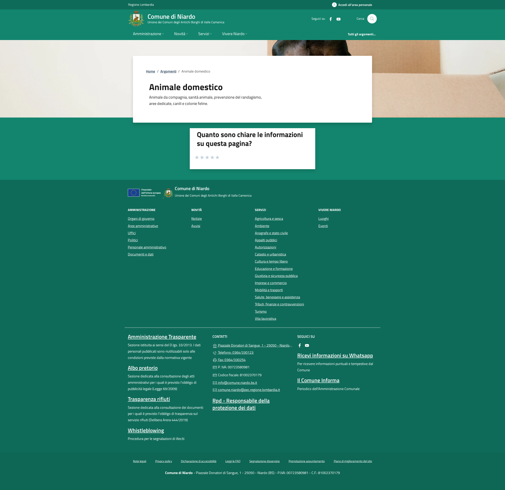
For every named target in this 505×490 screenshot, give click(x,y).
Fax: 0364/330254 (231, 359)
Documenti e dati (140, 254)
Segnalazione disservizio (264, 461)
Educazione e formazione (274, 268)
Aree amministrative (143, 226)
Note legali (139, 461)
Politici (133, 240)
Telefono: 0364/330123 (235, 352)
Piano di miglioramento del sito (353, 461)
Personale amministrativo (147, 247)
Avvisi (195, 226)
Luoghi (323, 218)
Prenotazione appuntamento (307, 461)
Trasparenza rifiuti (149, 399)
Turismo (261, 311)
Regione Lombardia (141, 4)
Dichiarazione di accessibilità (198, 461)
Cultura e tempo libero (271, 261)
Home (150, 71)
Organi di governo (141, 218)
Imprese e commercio (271, 283)
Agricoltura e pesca (269, 218)
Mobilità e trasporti (269, 290)
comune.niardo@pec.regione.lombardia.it (248, 389)
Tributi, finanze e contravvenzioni (279, 304)
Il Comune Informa (318, 380)
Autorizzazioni (265, 247)
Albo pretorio (143, 368)
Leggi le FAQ (232, 461)
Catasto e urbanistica (270, 254)
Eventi (323, 226)
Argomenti (168, 71)
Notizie (196, 218)
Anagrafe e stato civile (271, 233)
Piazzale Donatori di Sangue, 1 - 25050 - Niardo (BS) (254, 345)
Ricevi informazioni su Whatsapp (335, 355)
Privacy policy (163, 461)
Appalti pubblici (266, 240)
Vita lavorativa (265, 318)
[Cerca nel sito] (372, 18)
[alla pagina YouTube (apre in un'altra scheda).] (337, 19)
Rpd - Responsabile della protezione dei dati (241, 404)
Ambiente (262, 226)
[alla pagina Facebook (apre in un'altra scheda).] (329, 19)
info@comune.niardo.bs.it (237, 382)
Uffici (132, 233)
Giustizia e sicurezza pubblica (276, 275)
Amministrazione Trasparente (162, 336)
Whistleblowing (146, 430)
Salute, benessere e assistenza (277, 297)
